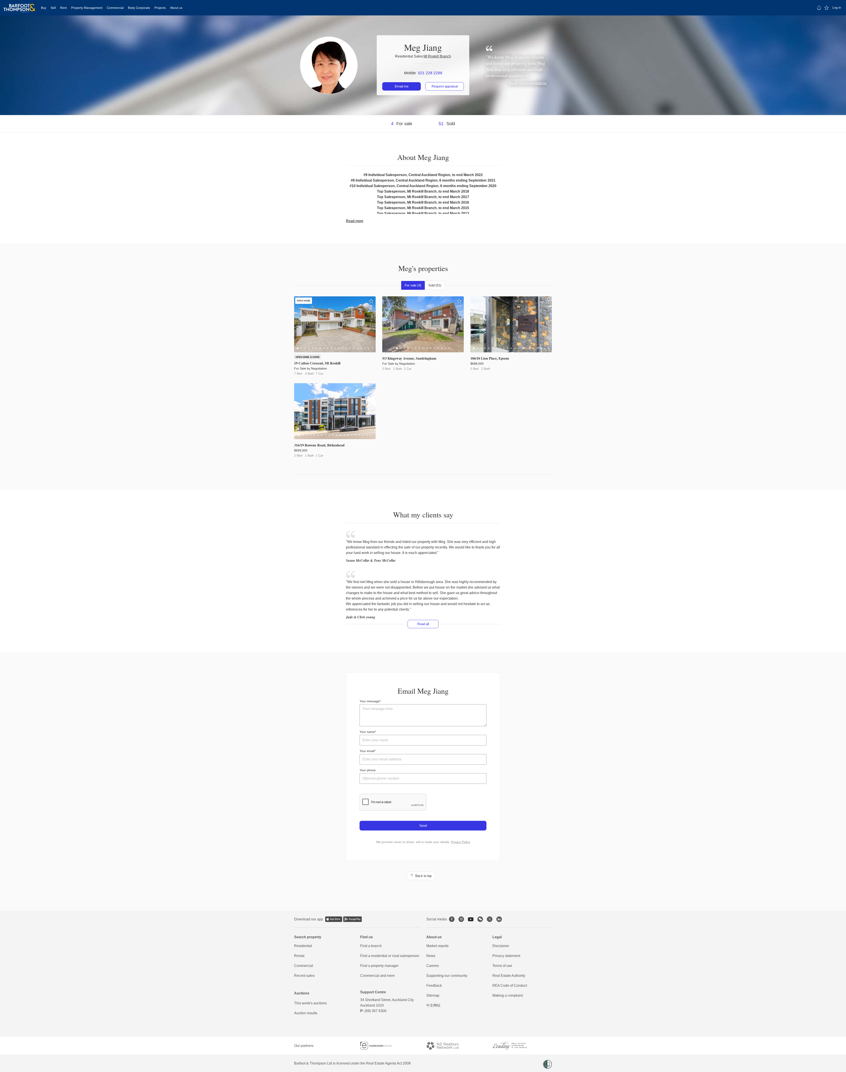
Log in (836, 7)
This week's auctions (310, 1003)
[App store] (333, 919)
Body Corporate (139, 7)
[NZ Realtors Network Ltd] (446, 1046)
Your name (367, 732)
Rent (63, 7)
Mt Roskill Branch (437, 56)
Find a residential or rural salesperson (389, 956)
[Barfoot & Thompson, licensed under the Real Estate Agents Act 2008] (19, 5)
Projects (160, 7)
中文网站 (433, 1005)
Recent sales (304, 975)
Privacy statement (506, 956)
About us (176, 7)
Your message (370, 701)
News (430, 956)
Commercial (115, 7)
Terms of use (502, 966)
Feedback (434, 985)
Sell (53, 7)
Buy (43, 7)
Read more (354, 221)
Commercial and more (377, 975)
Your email (367, 751)
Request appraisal (445, 86)
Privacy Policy (460, 842)
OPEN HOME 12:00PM (307, 357)
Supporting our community (446, 975)
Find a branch (371, 946)
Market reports (437, 946)
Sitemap (432, 995)
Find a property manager (379, 966)
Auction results (305, 1013)
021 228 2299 (430, 73)
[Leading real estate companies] (514, 1046)
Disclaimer (500, 946)
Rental (299, 956)
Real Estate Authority (508, 975)
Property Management (86, 7)
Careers (432, 966)
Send (423, 825)
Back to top (423, 876)
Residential (303, 946)
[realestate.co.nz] (380, 1046)
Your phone (368, 770)
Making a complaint (507, 995)
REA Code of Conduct (509, 985)
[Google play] (352, 919)
